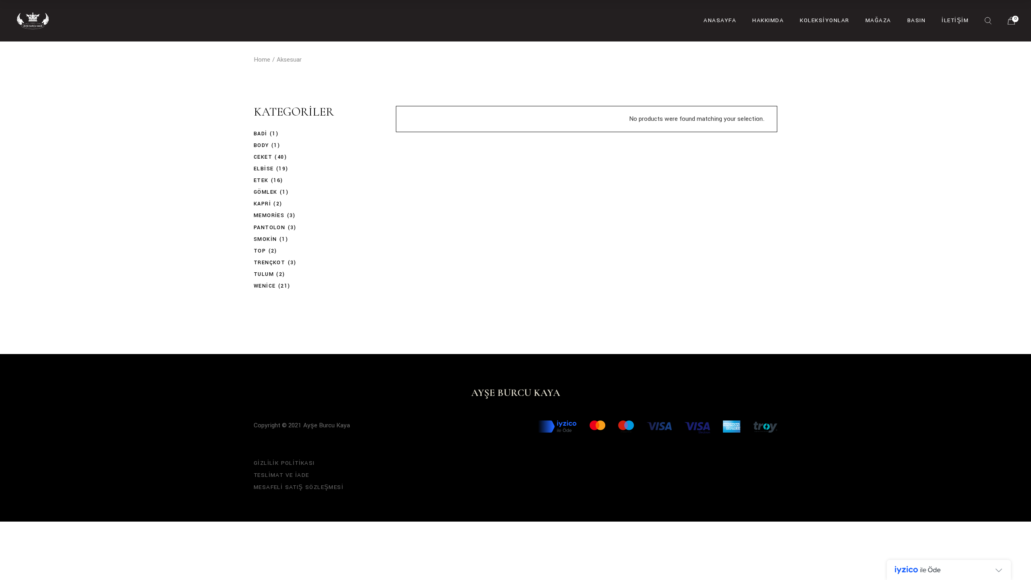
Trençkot (269, 262)
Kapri (262, 203)
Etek (261, 180)
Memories (269, 215)
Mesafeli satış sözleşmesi (299, 487)
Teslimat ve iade (281, 475)
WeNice (264, 286)
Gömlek (265, 192)
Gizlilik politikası (284, 463)
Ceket (263, 157)
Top (260, 251)
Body (261, 145)
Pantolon (269, 227)
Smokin (265, 239)
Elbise (263, 168)
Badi (260, 133)
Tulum (264, 274)
